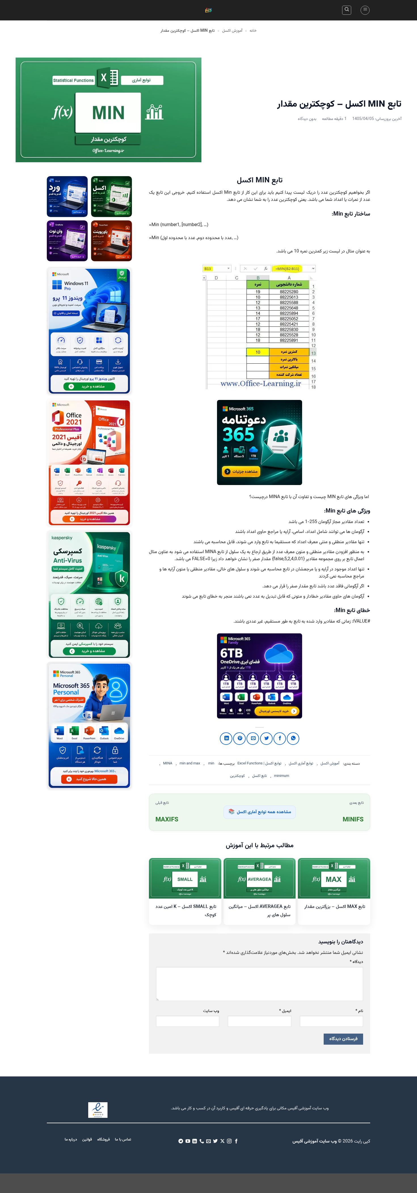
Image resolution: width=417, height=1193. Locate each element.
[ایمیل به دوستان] (253, 738)
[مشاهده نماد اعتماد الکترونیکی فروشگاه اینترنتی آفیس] (98, 1110)
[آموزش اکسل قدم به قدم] (111, 196)
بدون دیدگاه (307, 119)
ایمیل (285, 1011)
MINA (167, 763)
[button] (365, 10)
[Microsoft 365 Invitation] (259, 442)
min (211, 763)
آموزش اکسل (232, 31)
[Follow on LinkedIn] (194, 1141)
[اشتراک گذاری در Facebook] (279, 738)
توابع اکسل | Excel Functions (259, 763)
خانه (253, 31)
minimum (281, 776)
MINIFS (353, 820)
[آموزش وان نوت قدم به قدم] (67, 240)
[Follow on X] (222, 1141)
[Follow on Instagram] (229, 1141)
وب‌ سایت (211, 1011)
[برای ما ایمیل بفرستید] (208, 1141)
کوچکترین (237, 776)
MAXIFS (166, 820)
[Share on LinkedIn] (226, 738)
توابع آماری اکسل (301, 763)
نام (359, 1011)
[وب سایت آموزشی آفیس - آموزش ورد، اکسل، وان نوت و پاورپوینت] (208, 10)
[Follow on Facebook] (236, 1141)
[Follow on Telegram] (180, 1141)
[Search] (346, 10)
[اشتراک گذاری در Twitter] (266, 738)
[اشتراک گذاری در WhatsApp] (293, 738)
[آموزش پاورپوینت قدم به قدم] (111, 240)
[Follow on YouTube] (187, 1141)
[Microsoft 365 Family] (259, 676)
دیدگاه (356, 962)
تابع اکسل (259, 776)
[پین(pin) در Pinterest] (239, 738)
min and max (190, 763)
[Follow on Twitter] (215, 1141)
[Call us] (201, 1141)
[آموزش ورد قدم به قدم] (67, 196)
